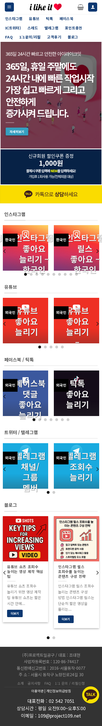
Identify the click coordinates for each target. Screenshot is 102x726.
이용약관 (37, 690)
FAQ (47, 683)
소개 (20, 683)
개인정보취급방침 (58, 690)
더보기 (15, 613)
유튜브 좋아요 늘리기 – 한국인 (77, 331)
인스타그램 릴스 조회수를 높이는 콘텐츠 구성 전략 (72, 572)
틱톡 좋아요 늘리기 (77, 394)
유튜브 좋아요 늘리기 (26, 321)
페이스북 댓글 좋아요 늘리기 (30, 399)
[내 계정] (92, 7)
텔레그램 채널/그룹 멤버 (30, 472)
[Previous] (5, 251)
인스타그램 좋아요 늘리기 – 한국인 (34, 253)
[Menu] (9, 7)
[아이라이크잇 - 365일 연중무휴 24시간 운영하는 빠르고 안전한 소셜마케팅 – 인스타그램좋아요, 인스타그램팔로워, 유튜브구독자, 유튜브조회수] (45, 7)
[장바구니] (80, 7)
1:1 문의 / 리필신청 (70, 683)
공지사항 (34, 683)
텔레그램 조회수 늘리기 (81, 466)
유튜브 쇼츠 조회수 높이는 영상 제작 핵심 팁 (25, 572)
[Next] (97, 251)
